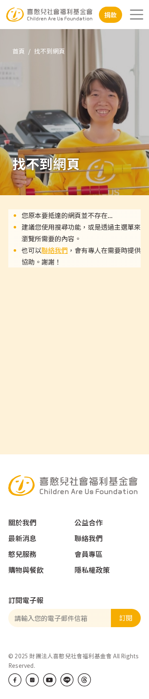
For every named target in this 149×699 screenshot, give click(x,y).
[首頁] (49, 14)
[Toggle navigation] (136, 14)
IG (32, 680)
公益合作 (88, 522)
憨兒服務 (22, 554)
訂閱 (125, 618)
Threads (84, 680)
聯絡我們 (54, 250)
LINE (67, 680)
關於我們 (22, 522)
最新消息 (22, 538)
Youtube (49, 680)
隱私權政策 (92, 569)
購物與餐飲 (25, 569)
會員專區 (88, 554)
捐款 (110, 14)
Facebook (15, 680)
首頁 (18, 51)
